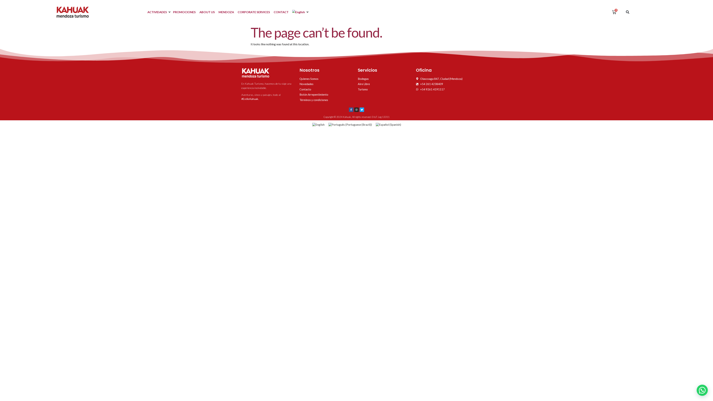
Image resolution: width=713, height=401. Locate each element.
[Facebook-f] (351, 109)
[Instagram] (356, 109)
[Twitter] (362, 109)
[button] (159, 12)
